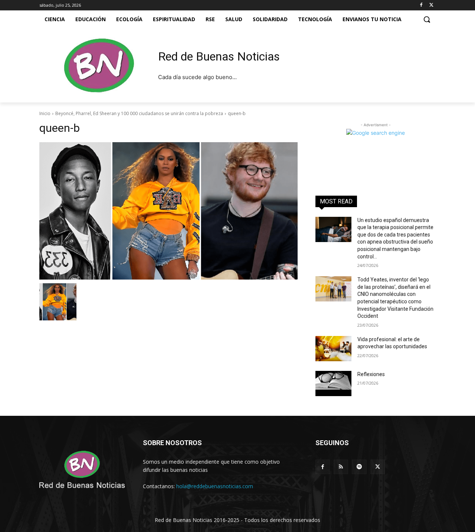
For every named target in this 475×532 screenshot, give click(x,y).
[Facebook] (421, 5)
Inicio (44, 113)
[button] (427, 19)
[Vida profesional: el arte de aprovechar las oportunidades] (333, 348)
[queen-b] (168, 211)
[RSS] (341, 467)
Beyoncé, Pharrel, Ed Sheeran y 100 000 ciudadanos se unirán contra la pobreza (139, 113)
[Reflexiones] (333, 383)
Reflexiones (371, 374)
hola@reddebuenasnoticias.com (214, 486)
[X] (431, 5)
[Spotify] (359, 467)
